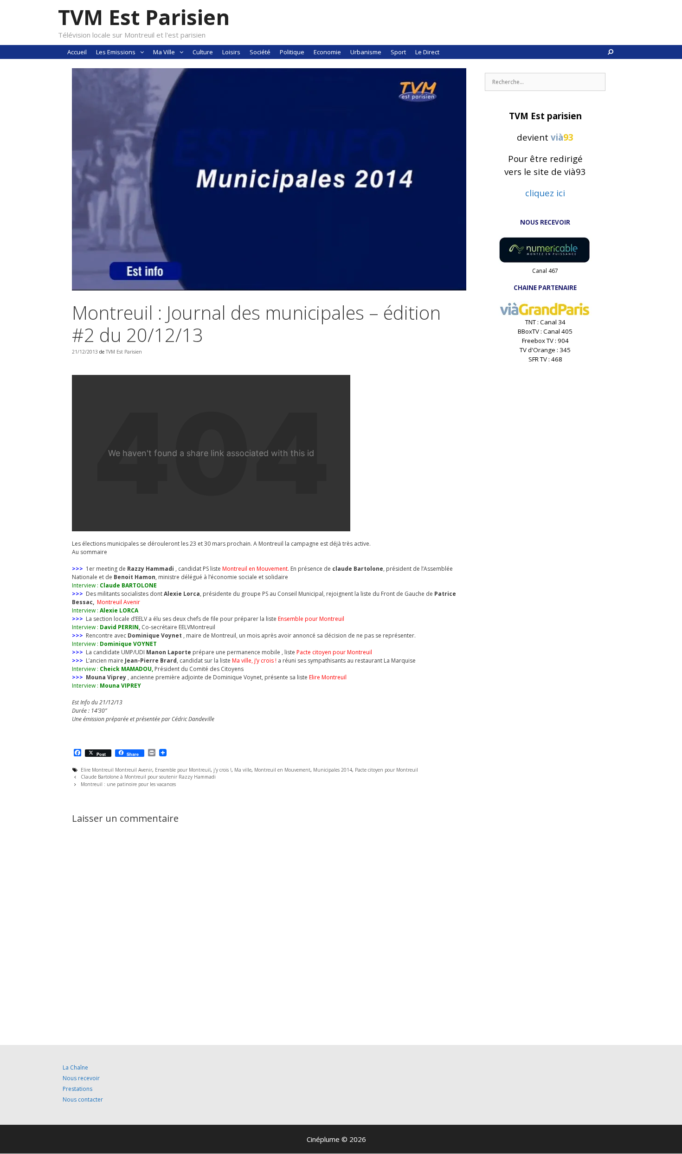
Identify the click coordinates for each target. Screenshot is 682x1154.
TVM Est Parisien (144, 17)
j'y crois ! (222, 770)
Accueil (77, 52)
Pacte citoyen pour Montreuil (386, 770)
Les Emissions (115, 52)
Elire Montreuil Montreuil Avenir (116, 770)
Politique (292, 52)
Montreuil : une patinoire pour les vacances (128, 784)
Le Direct (427, 52)
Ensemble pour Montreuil (183, 770)
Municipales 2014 (332, 770)
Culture (203, 52)
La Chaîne (75, 1067)
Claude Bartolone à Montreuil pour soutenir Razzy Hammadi (148, 777)
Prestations (77, 1089)
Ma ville (242, 770)
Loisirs (231, 52)
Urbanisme (365, 52)
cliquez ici (545, 193)
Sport (398, 52)
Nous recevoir (81, 1078)
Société (260, 52)
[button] (141, 52)
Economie (327, 52)
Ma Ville (164, 52)
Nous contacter (83, 1099)
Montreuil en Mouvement (282, 770)
